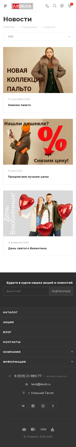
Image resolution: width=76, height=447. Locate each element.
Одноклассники (53, 406)
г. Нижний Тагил (41, 393)
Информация (14, 361)
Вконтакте (23, 406)
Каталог (10, 312)
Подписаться (61, 291)
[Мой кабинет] (62, 6)
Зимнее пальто (19, 105)
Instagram (43, 406)
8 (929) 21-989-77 (28, 376)
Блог (7, 332)
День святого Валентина (27, 248)
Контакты (11, 342)
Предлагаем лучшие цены (28, 176)
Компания (11, 351)
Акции (8, 322)
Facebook (33, 406)
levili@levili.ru (40, 384)
